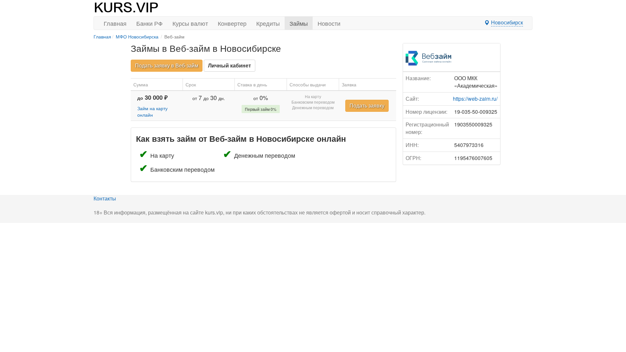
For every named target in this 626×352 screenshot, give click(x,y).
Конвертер (232, 23)
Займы (299, 23)
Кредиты (268, 23)
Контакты (105, 198)
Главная (115, 23)
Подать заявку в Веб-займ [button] (166, 65)
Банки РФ (149, 23)
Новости (329, 23)
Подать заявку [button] (367, 105)
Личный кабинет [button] (229, 65)
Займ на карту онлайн (152, 111)
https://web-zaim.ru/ (475, 98)
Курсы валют (190, 23)
